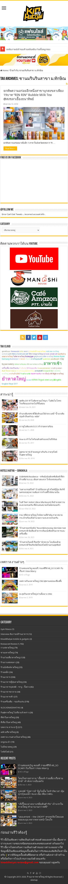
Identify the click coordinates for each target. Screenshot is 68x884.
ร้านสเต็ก (5, 672)
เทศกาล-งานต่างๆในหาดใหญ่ (14, 737)
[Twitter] (34, 337)
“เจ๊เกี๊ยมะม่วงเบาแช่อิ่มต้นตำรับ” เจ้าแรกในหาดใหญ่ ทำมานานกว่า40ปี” (40, 805)
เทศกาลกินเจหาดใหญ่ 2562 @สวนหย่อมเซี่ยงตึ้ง (40, 581)
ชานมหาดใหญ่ (7, 652)
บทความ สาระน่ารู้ (9, 727)
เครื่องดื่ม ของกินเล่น (10, 368)
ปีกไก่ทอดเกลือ (32, 368)
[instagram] (45, 337)
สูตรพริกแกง (6, 351)
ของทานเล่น (36, 374)
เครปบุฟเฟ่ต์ (39, 371)
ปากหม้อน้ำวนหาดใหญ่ (37, 351)
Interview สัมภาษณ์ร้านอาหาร (14, 634)
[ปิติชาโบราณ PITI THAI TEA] (34, 33)
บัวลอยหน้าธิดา (48, 371)
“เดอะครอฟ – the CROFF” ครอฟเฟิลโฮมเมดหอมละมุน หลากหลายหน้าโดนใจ (41, 818)
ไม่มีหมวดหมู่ (7, 747)
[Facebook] (28, 337)
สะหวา (26, 351)
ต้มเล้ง (28, 359)
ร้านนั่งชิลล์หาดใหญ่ (10, 667)
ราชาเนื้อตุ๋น (45, 374)
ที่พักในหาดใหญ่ (8, 717)
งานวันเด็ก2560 (14, 374)
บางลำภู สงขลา (56, 368)
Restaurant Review (9, 644)
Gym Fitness (6, 629)
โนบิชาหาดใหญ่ (19, 356)
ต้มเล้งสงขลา (14, 359)
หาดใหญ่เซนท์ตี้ (36, 359)
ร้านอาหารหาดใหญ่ (35, 877)
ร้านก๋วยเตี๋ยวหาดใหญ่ (10, 657)
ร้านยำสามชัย (25, 374)
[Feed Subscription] (67, 84)
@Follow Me (6, 209)
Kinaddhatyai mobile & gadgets (15, 639)
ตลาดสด (46, 354)
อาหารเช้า (52, 363)
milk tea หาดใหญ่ (52, 351)
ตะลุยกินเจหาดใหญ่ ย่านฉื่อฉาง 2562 (35, 594)
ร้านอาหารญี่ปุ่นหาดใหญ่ (12, 682)
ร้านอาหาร (5, 677)
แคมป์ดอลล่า (55, 359)
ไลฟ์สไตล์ (5, 752)
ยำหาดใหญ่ (14, 379)
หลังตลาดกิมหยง (20, 364)
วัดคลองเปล (15, 351)
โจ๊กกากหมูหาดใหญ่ (36, 354)
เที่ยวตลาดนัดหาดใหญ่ (35, 364)
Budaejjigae (29, 356)
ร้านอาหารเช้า (7, 697)
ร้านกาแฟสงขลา (8, 662)
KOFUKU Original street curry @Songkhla (46, 380)
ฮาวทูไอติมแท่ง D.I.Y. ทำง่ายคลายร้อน (36, 426)
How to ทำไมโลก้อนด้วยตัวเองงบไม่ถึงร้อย (38, 439)
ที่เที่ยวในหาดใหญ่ (9, 722)
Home (5, 70)
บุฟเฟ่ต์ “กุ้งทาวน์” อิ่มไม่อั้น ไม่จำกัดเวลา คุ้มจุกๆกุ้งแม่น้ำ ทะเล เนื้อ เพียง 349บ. (41, 792)
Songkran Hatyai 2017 (10, 384)
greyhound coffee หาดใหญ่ (43, 356)
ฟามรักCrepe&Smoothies (25, 371)
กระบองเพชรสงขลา (44, 368)
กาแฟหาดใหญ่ (7, 648)
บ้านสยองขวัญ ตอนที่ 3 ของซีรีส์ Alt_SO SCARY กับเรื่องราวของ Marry (38, 767)
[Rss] (22, 337)
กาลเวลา (22, 359)
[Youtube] (39, 337)
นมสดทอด (46, 359)
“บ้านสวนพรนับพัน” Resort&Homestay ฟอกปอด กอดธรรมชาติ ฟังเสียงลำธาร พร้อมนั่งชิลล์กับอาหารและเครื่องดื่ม (42, 531)
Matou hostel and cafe (20, 354)
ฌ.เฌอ (28, 380)
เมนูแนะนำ (5, 742)
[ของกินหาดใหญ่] (34, 60)
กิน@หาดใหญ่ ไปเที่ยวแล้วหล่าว (15, 712)
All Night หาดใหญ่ (57, 374)
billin (21, 351)
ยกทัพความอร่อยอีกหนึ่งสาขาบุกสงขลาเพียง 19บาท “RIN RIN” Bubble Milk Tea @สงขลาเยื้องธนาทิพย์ (33, 95)
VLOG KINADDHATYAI (10, 707)
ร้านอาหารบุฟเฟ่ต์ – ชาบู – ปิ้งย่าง (15, 687)
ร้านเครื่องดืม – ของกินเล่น (12, 701)
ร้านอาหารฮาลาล (8, 692)
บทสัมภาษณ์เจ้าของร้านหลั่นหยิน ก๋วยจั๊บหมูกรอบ (28, 49)
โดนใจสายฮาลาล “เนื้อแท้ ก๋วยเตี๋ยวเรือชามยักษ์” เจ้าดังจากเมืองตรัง (40, 780)
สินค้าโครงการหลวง (9, 371)
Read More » (10, 148)
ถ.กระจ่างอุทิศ (7, 354)
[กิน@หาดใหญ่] (34, 13)
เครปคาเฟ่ (53, 354)
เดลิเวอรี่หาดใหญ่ (8, 732)
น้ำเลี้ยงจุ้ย (22, 368)
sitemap (34, 880)
